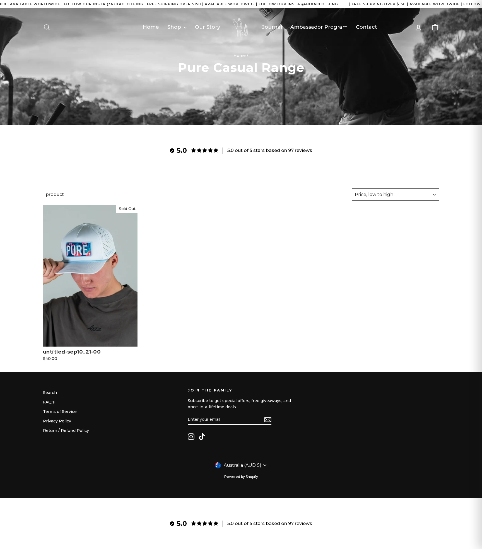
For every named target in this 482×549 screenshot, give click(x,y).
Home (151, 27)
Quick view (90, 340)
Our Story (207, 27)
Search (50, 392)
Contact (366, 27)
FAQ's (49, 402)
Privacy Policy (57, 421)
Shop (174, 27)
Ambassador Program (319, 27)
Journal (272, 27)
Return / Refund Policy (66, 430)
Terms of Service (60, 411)
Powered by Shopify (241, 477)
